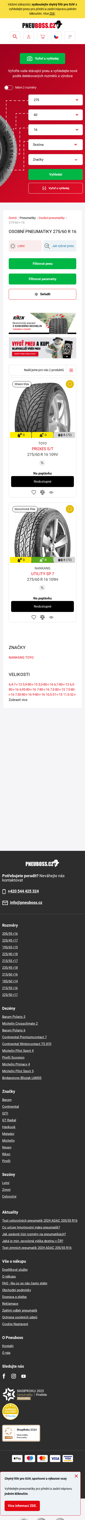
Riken (6, 1154)
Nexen (6, 1147)
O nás (6, 1353)
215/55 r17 (10, 961)
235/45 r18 (10, 968)
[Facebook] (4, 1376)
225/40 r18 (10, 954)
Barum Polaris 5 (13, 1017)
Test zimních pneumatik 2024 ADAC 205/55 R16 (36, 1248)
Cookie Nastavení (15, 1324)
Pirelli (6, 1161)
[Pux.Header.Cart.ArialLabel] (42, 36)
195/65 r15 (10, 947)
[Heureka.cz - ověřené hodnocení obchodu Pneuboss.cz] (12, 1411)
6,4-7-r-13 (15, 684)
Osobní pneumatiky (52, 218)
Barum (7, 1100)
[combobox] (55, 99)
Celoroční (9, 1196)
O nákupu (9, 1276)
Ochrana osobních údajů (19, 1317)
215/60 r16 (10, 974)
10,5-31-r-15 (54, 695)
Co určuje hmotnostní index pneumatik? (31, 1227)
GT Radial (9, 1120)
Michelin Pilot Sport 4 (18, 1051)
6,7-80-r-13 (61, 684)
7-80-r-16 (43, 690)
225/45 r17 (10, 940)
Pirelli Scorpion (13, 1058)
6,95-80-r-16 (27, 690)
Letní (5, 1183)
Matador (8, 1134)
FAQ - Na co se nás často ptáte (24, 1283)
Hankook (8, 1127)
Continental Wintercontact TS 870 (26, 1044)
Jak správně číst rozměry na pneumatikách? (34, 1234)
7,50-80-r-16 (23, 695)
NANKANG (16, 658)
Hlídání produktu (51, 492)
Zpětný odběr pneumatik (19, 1310)
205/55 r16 (10, 934)
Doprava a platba (14, 1297)
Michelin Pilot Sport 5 (18, 1071)
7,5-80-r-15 (57, 690)
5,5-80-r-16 (45, 684)
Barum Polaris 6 (13, 1030)
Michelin (8, 1141)
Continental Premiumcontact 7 (24, 1037)
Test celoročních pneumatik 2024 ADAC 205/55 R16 (39, 1221)
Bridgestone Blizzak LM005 (21, 1078)
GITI (5, 1113)
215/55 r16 (10, 988)
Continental (10, 1107)
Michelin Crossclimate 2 (20, 1024)
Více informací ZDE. (22, 1506)
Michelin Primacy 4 (16, 1064)
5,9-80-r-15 (30, 684)
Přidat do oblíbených (34, 492)
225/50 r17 (10, 995)
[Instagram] (13, 1376)
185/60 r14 (10, 981)
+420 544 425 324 (23, 891)
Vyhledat (55, 174)
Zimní (6, 1190)
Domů (13, 218)
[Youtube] (23, 1376)
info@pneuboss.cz (26, 903)
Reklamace (10, 1304)
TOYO (29, 658)
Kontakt (8, 1346)
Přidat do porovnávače (42, 492)
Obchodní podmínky (16, 1290)
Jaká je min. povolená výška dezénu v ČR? (32, 1241)
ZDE (52, 13)
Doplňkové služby (15, 1270)
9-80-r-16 (38, 695)
